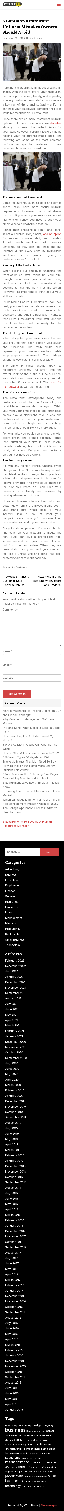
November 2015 (15, 1366)
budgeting (48, 1426)
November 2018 (15, 1171)
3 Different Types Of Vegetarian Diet (26, 757)
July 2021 (11, 1003)
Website (8, 678)
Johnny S (39, 38)
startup (27, 1481)
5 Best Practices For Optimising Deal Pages (30, 774)
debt (16, 1439)
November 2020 (15, 1047)
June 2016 (12, 1328)
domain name (26, 1440)
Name (8, 651)
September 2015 (15, 1377)
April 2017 (11, 1274)
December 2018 (15, 1166)
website (40, 1486)
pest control (41, 1472)
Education (11, 880)
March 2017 (13, 1279)
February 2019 (14, 1155)
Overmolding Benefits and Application (27, 778)
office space (11, 1467)
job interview (44, 1453)
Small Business (15, 939)
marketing (38, 1462)
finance (33, 1444)
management (17, 1462)
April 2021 (11, 1020)
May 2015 (11, 1398)
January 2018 (14, 1225)
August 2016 (13, 1317)
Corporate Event (26, 1435)
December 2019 (15, 1101)
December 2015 (15, 1361)
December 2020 (15, 1041)
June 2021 (12, 1009)
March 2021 (12, 1025)
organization (11, 1471)
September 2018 (15, 1182)
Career (50, 1430)
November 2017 (15, 1236)
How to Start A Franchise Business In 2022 (31, 753)
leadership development (32, 1458)
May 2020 (11, 1074)
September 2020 (16, 1058)
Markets (10, 923)
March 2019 (13, 1150)
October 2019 (14, 1112)
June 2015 (12, 1393)
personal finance (27, 1472)
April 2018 (11, 1209)
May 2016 (11, 1334)
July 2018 (11, 1193)
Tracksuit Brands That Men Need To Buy (29, 761)
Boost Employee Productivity (18, 1426)
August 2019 (13, 1123)
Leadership (12, 907)
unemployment (28, 1486)
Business (21, 567)
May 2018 (11, 1204)
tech (43, 1481)
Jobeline (55, 123)
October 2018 (14, 1177)
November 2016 (15, 1301)
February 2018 (14, 1220)
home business (32, 1448)
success (36, 1482)
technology (13, 1486)
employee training (15, 1444)
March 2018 (13, 1214)
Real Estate (12, 934)
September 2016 (15, 1312)
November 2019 (15, 1106)
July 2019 (11, 1128)
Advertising (12, 869)
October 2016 (14, 1306)
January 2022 (14, 976)
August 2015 (13, 1382)
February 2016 (14, 1350)
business (15, 1430)
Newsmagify (49, 1505)
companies (11, 1435)
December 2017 (15, 1231)
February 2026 (14, 960)
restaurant (41, 1476)
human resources (15, 1453)
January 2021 (14, 1036)
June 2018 (12, 1198)
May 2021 (11, 1014)
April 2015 (11, 1404)
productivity (14, 1476)
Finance (10, 891)
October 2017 (14, 1242)
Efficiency (37, 1440)
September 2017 (15, 1247)
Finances (45, 1444)
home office (48, 1448)
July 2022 (11, 971)
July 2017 (11, 1258)
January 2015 (14, 1409)
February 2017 (14, 1285)
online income (33, 1467)
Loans (9, 912)
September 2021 (15, 993)
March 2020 (13, 1085)
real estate (29, 1476)
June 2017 (12, 1263)
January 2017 (14, 1290)
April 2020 (12, 1079)
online (22, 1466)
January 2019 (14, 1160)
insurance (32, 1453)
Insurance (11, 901)
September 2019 (15, 1117)
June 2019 (12, 1133)
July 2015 (11, 1388)
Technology (12, 945)
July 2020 (11, 1063)
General (10, 896)
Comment (10, 609)
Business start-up (35, 1431)
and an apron (52, 234)
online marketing (48, 1467)
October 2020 (14, 1052)
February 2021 (14, 1031)
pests (50, 1472)
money (52, 1462)
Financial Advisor (14, 1448)
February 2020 (14, 1090)
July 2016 (11, 1323)
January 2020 (14, 1095)
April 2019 (11, 1144)
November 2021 (15, 987)
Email (7, 664)
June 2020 (12, 1068)
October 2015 (14, 1371)
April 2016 (11, 1339)
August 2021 (13, 998)
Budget (37, 1425)
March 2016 (13, 1344)
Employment (13, 885)
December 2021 (15, 982)
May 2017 (11, 1269)
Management (13, 918)
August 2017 (13, 1252)
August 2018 (13, 1187)
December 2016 (15, 1296)
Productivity (12, 928)
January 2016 (14, 1355)
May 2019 (11, 1139)
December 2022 (15, 966)
